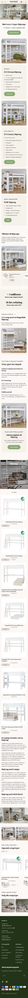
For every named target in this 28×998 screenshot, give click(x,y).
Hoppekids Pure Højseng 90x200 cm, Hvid (14, 695)
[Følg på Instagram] (7, 982)
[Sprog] (21, 2)
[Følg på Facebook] (3, 982)
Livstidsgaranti (5, 958)
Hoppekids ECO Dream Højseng (14, 522)
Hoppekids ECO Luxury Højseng (14, 556)
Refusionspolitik (19, 952)
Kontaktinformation (20, 959)
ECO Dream (10, 94)
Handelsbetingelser (20, 947)
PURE (8, 220)
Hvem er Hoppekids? (6, 952)
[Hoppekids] (14, 2)
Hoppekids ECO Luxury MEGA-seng (14, 625)
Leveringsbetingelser (20, 950)
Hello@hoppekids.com (6, 925)
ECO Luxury (10, 162)
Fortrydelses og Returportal (19, 956)
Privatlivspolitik (19, 962)
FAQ (3, 947)
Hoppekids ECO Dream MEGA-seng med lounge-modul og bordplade (12, 590)
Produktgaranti (5, 950)
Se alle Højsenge (14, 32)
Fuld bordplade (14, 447)
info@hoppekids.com (6, 939)
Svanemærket (4, 955)
